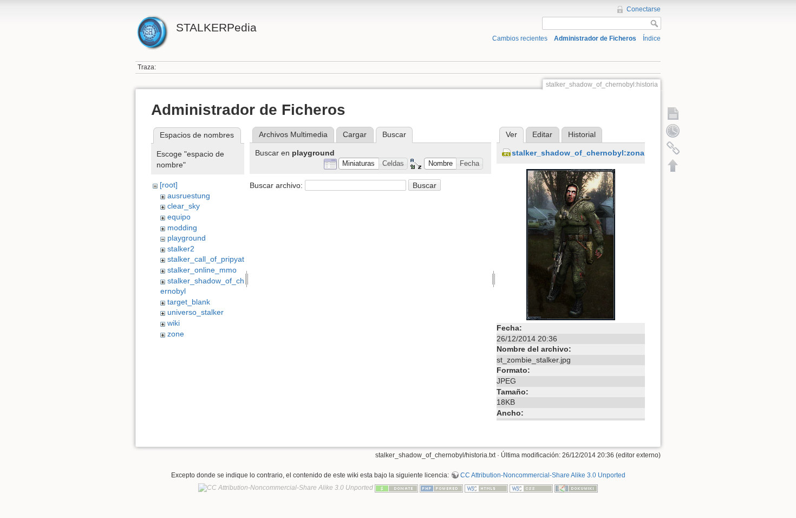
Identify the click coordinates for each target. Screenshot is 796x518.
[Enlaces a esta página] (673, 148)
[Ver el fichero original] (570, 243)
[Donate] (396, 487)
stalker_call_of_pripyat (205, 259)
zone (175, 333)
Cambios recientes (519, 38)
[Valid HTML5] (486, 487)
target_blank (188, 301)
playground (186, 238)
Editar (542, 134)
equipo (179, 216)
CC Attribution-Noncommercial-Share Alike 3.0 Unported (542, 475)
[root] (169, 184)
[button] (358, 164)
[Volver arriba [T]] (673, 165)
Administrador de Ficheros (595, 38)
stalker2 (180, 248)
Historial (582, 134)
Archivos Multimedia (293, 134)
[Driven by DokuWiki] (576, 487)
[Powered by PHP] (441, 487)
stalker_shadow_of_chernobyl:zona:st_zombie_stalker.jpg (620, 152)
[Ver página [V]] (673, 113)
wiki (173, 323)
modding (182, 227)
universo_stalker (195, 312)
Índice (652, 38)
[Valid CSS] (531, 487)
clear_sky (183, 206)
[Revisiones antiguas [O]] (673, 130)
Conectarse (644, 9)
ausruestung (188, 195)
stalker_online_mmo (202, 270)
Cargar (355, 134)
